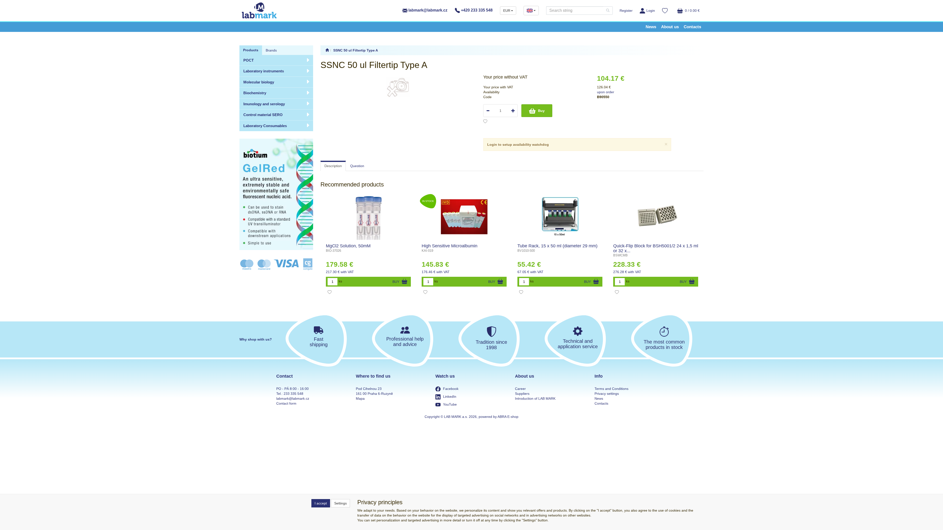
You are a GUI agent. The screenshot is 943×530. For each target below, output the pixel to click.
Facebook (450, 389)
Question (357, 166)
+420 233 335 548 (476, 10)
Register (626, 11)
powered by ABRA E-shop (498, 417)
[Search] (608, 10)
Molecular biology (258, 82)
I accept (321, 503)
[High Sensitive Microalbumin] (464, 216)
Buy (541, 111)
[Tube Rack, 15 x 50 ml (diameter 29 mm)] (560, 216)
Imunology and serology (264, 104)
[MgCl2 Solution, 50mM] (368, 216)
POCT (248, 60)
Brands (271, 50)
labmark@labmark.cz (427, 10)
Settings (340, 503)
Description (333, 166)
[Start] (327, 50)
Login (650, 11)
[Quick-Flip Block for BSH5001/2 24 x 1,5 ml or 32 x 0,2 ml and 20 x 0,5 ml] (655, 216)
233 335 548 (293, 394)
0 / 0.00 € (692, 11)
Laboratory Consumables (265, 126)
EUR (506, 11)
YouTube (450, 404)
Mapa (360, 398)
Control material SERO (263, 115)
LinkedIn (449, 396)
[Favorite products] (665, 11)
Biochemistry (254, 93)
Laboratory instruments (263, 71)
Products (250, 50)
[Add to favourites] (485, 122)
